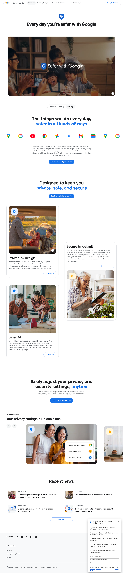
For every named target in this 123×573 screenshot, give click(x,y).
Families (9, 550)
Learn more (50, 273)
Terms (55, 567)
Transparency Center (13, 554)
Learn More (50, 355)
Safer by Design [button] (42, 3)
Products (53, 107)
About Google (20, 567)
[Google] (9, 567)
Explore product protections (61, 162)
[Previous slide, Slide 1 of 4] (8, 426)
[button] (113, 94)
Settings (70, 107)
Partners (9, 557)
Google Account (113, 3)
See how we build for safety (61, 196)
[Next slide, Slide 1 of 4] (14, 426)
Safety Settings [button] (75, 3)
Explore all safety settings (61, 400)
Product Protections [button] (59, 3)
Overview (31, 3)
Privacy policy (46, 567)
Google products (33, 567)
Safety (61, 107)
